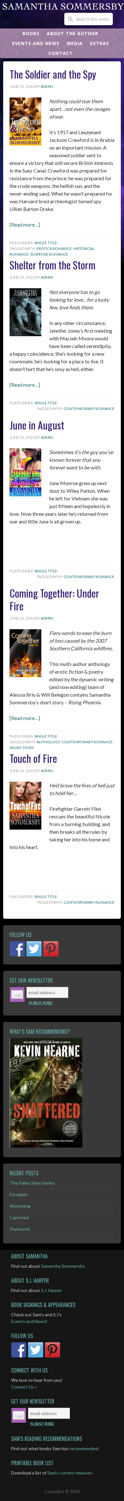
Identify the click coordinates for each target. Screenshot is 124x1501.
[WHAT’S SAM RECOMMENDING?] (62, 1093)
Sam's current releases (69, 1472)
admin (47, 86)
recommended (84, 1448)
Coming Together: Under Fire (54, 599)
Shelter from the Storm (52, 264)
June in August (37, 424)
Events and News (28, 1321)
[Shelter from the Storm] (25, 334)
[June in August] (25, 494)
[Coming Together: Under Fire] (25, 675)
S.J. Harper (51, 1290)
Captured (19, 1217)
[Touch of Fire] (25, 827)
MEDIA (75, 43)
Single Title (45, 242)
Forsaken (19, 1194)
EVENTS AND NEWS (35, 43)
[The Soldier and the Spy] (25, 143)
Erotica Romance (54, 248)
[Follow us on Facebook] (17, 948)
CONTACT (60, 53)
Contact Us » (24, 1386)
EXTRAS (99, 43)
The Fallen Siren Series (32, 1183)
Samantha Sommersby (63, 1266)
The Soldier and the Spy (53, 73)
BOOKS (31, 33)
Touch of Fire (33, 758)
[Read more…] (25, 224)
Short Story (22, 747)
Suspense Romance (49, 254)
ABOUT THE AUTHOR (72, 33)
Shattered (20, 1229)
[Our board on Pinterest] (51, 948)
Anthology (48, 741)
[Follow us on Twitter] (34, 948)
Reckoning (20, 1206)
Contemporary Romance (89, 408)
